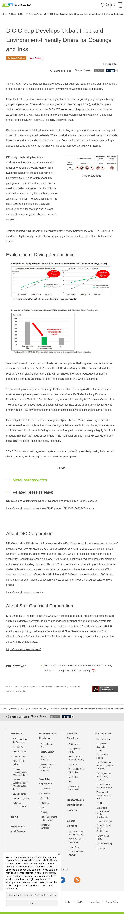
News (14, 817)
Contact (68, 902)
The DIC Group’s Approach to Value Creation (105, 765)
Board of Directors (21, 756)
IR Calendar (74, 744)
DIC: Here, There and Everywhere (76, 833)
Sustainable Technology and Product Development (104, 812)
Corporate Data (19, 752)
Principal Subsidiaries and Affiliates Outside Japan (20, 784)
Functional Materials (45, 826)
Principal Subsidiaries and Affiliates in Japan (20, 772)
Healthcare (45, 803)
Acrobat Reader (14, 691)
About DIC (17, 733)
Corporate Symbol (21, 798)
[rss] (77, 880)
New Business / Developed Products (47, 767)
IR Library (73, 764)
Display (44, 812)
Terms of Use (95, 902)
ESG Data (101, 848)
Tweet (86, 70)
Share (78, 70)
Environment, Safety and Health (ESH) (104, 795)
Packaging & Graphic (46, 745)
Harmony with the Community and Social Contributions (104, 826)
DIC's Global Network (18, 762)
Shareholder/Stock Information (77, 770)
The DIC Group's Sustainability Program (104, 776)
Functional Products (45, 758)
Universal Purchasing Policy (21, 804)
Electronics (45, 789)
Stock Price (73, 777)
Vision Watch (74, 847)
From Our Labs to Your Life (76, 853)
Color (43, 807)
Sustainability (103, 733)
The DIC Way (18, 747)
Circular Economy (104, 843)
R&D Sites (73, 810)
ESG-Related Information (74, 788)
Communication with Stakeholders (104, 786)
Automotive (46, 793)
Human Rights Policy (103, 837)
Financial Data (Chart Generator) (76, 758)
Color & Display (47, 752)
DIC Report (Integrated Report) (101, 747)
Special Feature (103, 739)
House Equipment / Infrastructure (49, 818)
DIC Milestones (19, 794)
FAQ (70, 781)
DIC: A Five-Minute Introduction (77, 840)
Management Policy (74, 750)
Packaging (45, 798)
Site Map (80, 902)
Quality (100, 803)
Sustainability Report (102, 756)
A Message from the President (20, 740)
